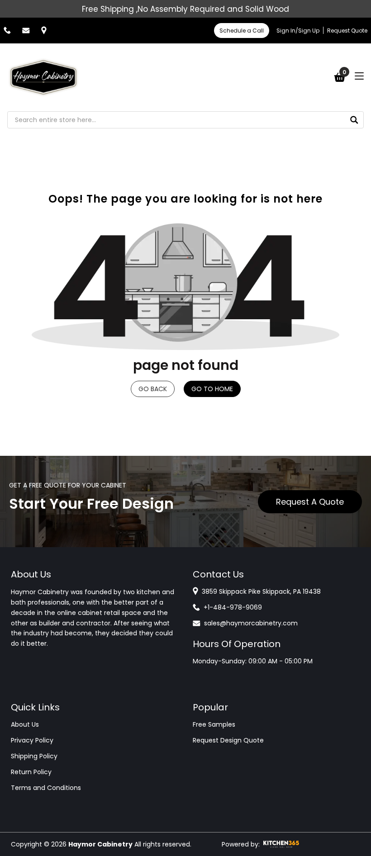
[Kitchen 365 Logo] (281, 844)
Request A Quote (310, 501)
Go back (152, 388)
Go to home (212, 388)
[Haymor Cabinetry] (43, 77)
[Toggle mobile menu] (359, 76)
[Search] (354, 120)
